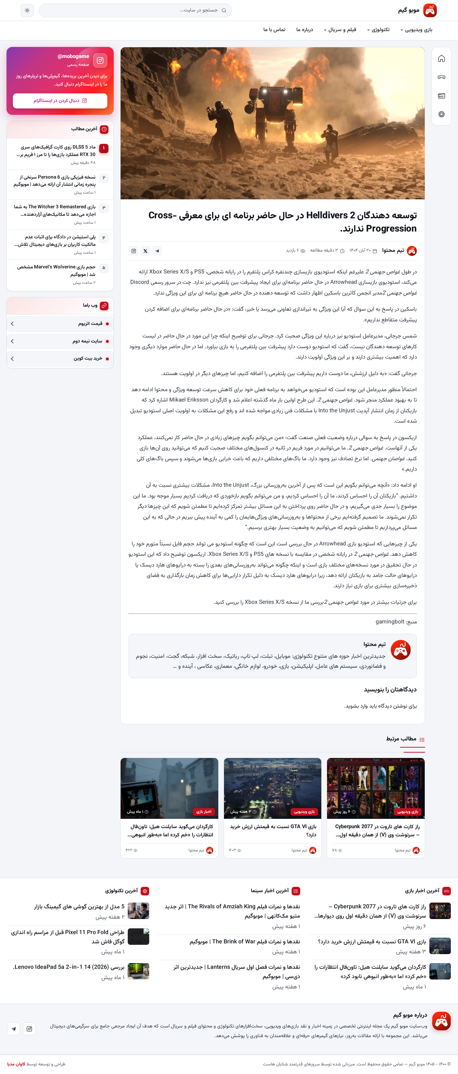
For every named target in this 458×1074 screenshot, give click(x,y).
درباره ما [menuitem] (304, 30)
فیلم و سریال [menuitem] (342, 30)
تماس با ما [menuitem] (274, 30)
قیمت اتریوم (90, 323)
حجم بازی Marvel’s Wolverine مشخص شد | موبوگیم (56, 270)
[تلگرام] (13, 1028)
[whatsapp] (133, 251)
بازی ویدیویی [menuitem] (418, 30)
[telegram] (157, 251)
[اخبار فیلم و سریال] (441, 95)
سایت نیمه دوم (87, 341)
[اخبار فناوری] (441, 114)
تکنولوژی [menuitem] (381, 30)
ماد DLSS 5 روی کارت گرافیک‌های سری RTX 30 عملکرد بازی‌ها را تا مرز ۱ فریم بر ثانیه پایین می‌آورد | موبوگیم (58, 151)
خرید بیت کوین (88, 358)
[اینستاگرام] (29, 1028)
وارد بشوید (357, 706)
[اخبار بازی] (441, 77)
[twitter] (145, 251)
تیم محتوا (393, 250)
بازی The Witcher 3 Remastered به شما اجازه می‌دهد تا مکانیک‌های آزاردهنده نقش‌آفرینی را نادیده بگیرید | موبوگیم (55, 210)
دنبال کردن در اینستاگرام (56, 100)
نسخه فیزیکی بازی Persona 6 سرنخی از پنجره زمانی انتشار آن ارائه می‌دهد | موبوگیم (55, 181)
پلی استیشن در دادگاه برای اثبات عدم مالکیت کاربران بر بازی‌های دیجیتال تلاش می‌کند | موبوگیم (57, 240)
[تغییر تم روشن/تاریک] (27, 10)
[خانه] (441, 58)
